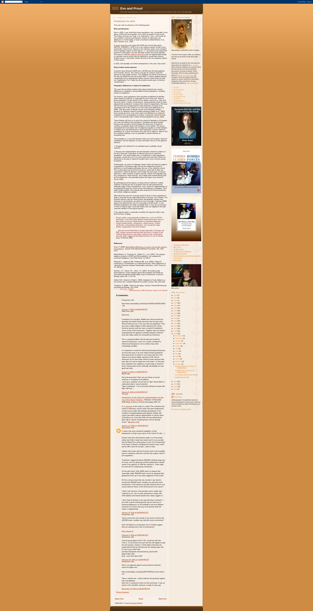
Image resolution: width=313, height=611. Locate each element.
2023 (175, 300)
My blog (176, 87)
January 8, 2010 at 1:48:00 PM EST (135, 372)
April (177, 356)
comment (128, 406)
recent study (120, 45)
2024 (175, 298)
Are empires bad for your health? (186, 374)
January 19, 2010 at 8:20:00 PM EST (135, 513)
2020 (175, 308)
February (178, 361)
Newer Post (119, 599)
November (179, 338)
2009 (175, 381)
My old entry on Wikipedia (182, 251)
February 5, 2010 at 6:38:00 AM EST (135, 535)
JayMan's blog (178, 249)
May (177, 354)
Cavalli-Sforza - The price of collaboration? (184, 371)
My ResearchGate (179, 96)
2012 (175, 328)
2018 (175, 313)
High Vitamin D (127, 531)
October (178, 341)
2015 (175, 321)
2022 (175, 303)
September (179, 343)
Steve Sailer (177, 258)
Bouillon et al (134, 422)
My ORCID (177, 98)
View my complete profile (182, 409)
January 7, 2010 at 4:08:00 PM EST (135, 309)
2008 (175, 384)
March (177, 359)
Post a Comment (122, 592)
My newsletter (178, 94)
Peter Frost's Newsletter (185, 75)
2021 (175, 305)
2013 (175, 326)
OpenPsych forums (180, 254)
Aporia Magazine (192, 83)
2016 (175, 318)
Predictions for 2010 (182, 377)
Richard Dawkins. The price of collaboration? (185, 367)
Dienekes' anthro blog (181, 245)
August (178, 346)
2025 (175, 295)
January (178, 364)
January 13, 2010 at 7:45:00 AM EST (135, 426)
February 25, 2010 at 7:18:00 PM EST (135, 560)
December (179, 336)
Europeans (148, 290)
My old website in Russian (182, 103)
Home (141, 599)
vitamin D (165, 290)
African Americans (134, 290)
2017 (175, 316)
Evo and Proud (131, 8)
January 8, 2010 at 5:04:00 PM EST (135, 392)
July (177, 348)
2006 (175, 389)
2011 (175, 331)
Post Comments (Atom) (133, 603)
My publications (178, 89)
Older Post (162, 599)
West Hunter (177, 260)
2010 (175, 333)
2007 (175, 386)
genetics (155, 290)
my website (194, 65)
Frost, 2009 (159, 117)
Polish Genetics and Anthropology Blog (187, 256)
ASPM (143, 290)
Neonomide (126, 427)
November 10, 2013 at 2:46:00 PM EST (136, 589)
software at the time (137, 54)
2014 (175, 323)
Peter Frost (178, 397)
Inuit (160, 290)
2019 (175, 310)
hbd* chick (177, 247)
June (177, 351)
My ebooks (177, 92)
